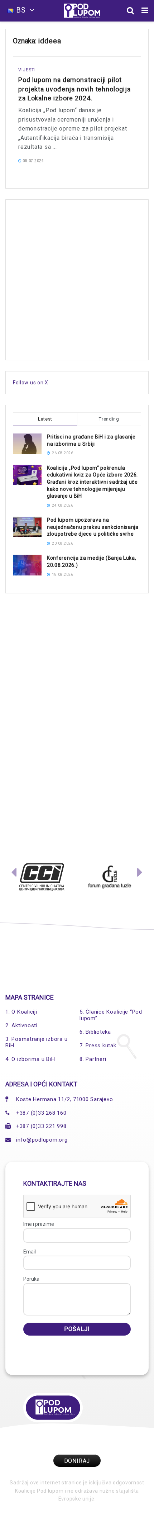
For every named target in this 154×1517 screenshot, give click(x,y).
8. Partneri (93, 1059)
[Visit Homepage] (82, 11)
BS (21, 10)
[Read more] (126, 160)
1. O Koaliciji (21, 1012)
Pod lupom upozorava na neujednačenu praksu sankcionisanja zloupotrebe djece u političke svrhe (93, 527)
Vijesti (27, 70)
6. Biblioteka (95, 1032)
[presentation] (14, 874)
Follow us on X (30, 382)
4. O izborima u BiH (30, 1059)
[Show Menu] (145, 11)
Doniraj (77, 1460)
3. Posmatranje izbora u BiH (36, 1042)
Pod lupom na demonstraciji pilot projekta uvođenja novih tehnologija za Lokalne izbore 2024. (74, 88)
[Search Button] (130, 11)
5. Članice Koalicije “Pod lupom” (111, 1015)
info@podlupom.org (42, 1140)
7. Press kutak (98, 1045)
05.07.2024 (33, 161)
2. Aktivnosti (21, 1025)
